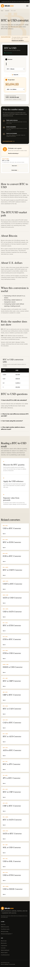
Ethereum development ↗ (6, 945)
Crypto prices (4, 957)
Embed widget (13, 174)
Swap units (15, 75)
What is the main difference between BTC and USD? (13, 425)
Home (2, 10)
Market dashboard (5, 962)
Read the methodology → (13, 153)
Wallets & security (5, 938)
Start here (3, 936)
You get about (10, 79)
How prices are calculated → (18, 40)
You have (9, 59)
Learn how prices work (8, 141)
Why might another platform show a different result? (13, 438)
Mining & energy (4, 943)
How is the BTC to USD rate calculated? (14, 410)
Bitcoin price (4, 955)
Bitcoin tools (3, 952)
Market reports (4, 964)
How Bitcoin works (5, 940)
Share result (13, 170)
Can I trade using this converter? (12, 431)
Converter (7, 10)
